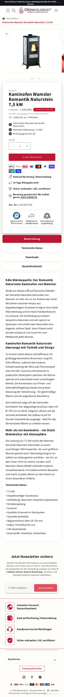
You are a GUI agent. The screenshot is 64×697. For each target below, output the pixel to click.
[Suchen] (14, 10)
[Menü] (8, 10)
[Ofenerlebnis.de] (35, 10)
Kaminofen (12, 18)
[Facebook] (32, 677)
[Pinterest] (40, 677)
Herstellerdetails (32, 266)
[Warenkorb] (56, 10)
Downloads (32, 257)
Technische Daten (32, 247)
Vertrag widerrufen (32, 668)
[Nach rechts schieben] (38, 78)
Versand (24, 114)
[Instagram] (24, 677)
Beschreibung (32, 238)
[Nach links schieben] (25, 78)
